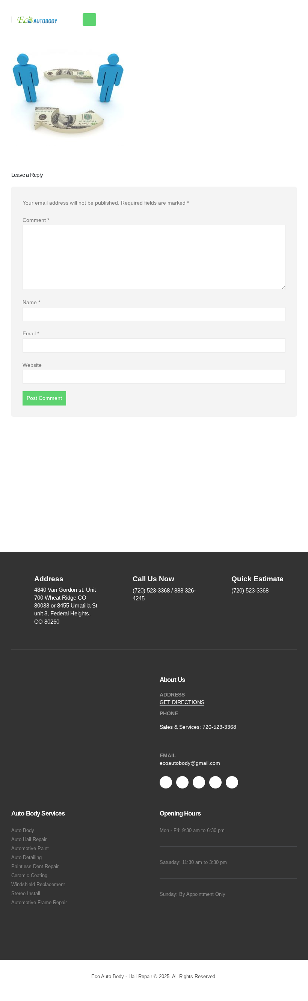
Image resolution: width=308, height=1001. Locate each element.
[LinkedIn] (232, 782)
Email (31, 333)
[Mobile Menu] (89, 19)
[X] (182, 782)
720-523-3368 (219, 727)
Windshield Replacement (38, 884)
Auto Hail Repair (29, 839)
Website (32, 365)
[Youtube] (199, 782)
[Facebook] (166, 782)
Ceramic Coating (29, 875)
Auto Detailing (26, 857)
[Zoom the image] (79, 724)
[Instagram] (215, 782)
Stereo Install (25, 893)
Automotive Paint (30, 848)
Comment (36, 220)
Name (31, 302)
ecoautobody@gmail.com (190, 763)
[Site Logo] (37, 19)
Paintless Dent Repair (35, 866)
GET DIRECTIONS (182, 702)
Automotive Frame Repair (39, 902)
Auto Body (22, 830)
